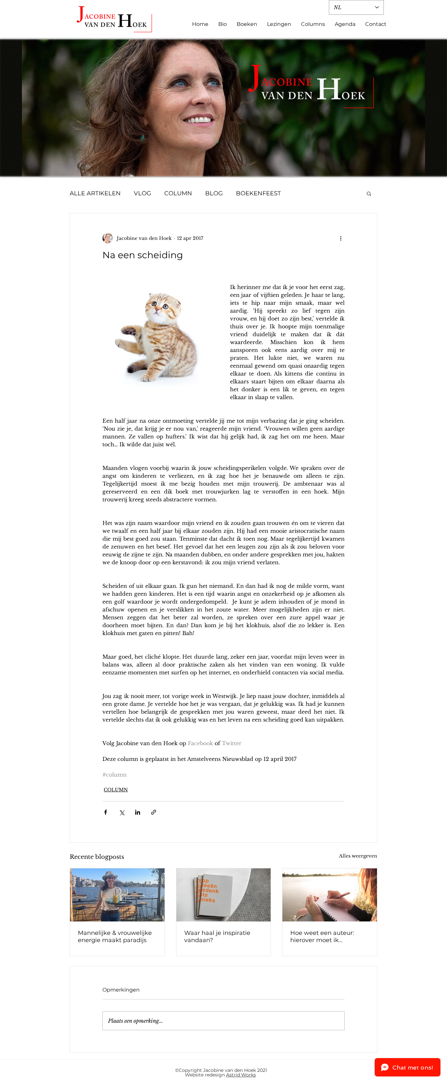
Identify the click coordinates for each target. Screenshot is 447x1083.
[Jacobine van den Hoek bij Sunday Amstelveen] (117, 894)
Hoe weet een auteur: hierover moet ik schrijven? (322, 936)
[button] (369, 193)
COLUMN (178, 193)
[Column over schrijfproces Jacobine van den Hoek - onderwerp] (329, 894)
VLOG (142, 193)
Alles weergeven (358, 856)
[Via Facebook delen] (105, 812)
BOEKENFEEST (258, 193)
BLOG (214, 193)
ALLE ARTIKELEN (95, 193)
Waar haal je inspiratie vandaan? (217, 936)
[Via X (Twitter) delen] (121, 812)
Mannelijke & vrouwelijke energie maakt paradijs (115, 936)
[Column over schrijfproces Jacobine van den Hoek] (223, 894)
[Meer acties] (341, 238)
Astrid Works (241, 1075)
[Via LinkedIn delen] (137, 812)
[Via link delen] (154, 812)
